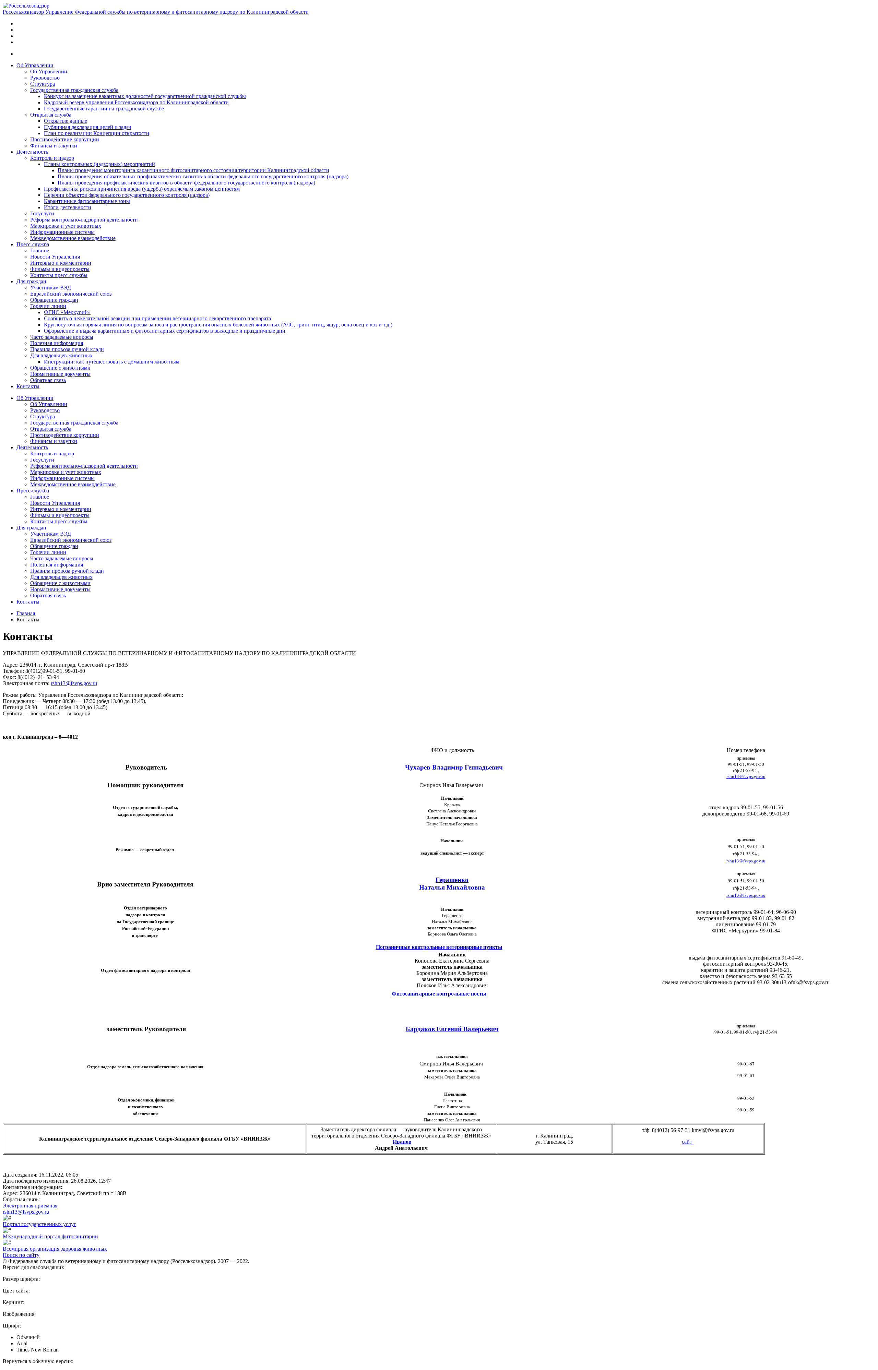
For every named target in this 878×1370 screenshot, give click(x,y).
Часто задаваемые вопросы (61, 337)
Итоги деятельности (67, 207)
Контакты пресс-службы (58, 275)
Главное (39, 250)
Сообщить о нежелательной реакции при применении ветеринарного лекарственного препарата (157, 318)
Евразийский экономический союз (70, 294)
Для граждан (31, 281)
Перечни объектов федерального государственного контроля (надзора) (127, 195)
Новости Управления (55, 257)
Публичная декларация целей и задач (87, 127)
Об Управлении (35, 65)
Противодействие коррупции (64, 139)
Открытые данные (65, 121)
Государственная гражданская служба (74, 90)
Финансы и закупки (53, 145)
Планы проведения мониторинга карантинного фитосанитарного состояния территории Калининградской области (193, 170)
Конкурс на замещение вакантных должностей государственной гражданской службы (145, 96)
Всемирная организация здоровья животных (55, 1249)
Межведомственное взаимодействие (73, 238)
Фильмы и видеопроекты (60, 269)
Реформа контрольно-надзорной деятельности (84, 220)
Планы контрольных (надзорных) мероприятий (99, 164)
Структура (42, 84)
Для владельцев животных (61, 355)
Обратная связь (48, 380)
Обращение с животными (60, 368)
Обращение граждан (54, 300)
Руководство (45, 78)
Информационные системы (62, 232)
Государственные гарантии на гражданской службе (104, 108)
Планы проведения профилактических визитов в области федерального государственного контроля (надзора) (186, 183)
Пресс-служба (32, 244)
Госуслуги (42, 213)
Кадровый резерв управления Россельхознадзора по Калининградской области (136, 102)
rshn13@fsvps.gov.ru (74, 683)
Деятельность (32, 152)
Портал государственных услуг (39, 1224)
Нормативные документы (60, 374)
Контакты (27, 386)
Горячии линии (48, 306)
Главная (25, 613)
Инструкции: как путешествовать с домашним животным (111, 362)
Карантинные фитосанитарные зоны (87, 201)
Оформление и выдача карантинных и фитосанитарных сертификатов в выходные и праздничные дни (165, 331)
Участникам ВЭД (50, 287)
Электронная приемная (30, 1205)
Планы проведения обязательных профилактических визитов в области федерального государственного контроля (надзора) (203, 176)
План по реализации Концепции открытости (96, 133)
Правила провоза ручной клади (67, 349)
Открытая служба (50, 115)
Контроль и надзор (52, 158)
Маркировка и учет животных (65, 226)
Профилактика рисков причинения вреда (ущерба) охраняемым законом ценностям (142, 189)
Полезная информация (56, 343)
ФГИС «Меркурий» (67, 312)
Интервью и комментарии (60, 263)
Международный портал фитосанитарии (50, 1236)
